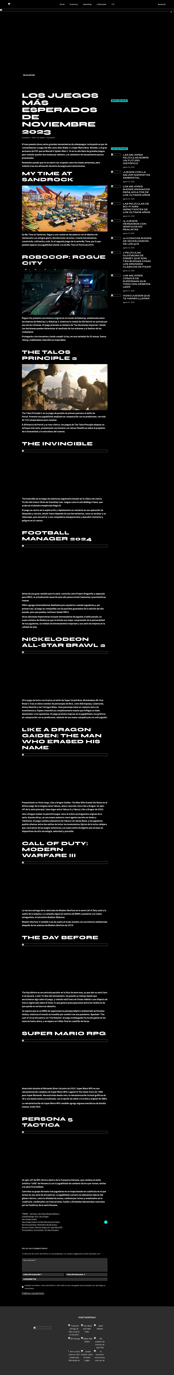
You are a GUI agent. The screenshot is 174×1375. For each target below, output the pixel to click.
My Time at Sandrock (29, 1224)
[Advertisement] (126, 127)
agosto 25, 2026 (128, 181)
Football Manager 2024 (30, 1216)
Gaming (29, 75)
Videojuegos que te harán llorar (136, 297)
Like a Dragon (44, 1216)
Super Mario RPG (56, 1227)
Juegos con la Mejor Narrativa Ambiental (136, 175)
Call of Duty (33, 1213)
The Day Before (27, 1230)
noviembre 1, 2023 (29, 137)
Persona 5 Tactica (28, 1227)
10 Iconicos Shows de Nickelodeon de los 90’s (137, 241)
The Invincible (39, 1230)
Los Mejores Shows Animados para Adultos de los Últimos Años (136, 190)
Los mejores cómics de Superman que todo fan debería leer (137, 281)
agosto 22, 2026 (128, 247)
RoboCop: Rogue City (42, 1227)
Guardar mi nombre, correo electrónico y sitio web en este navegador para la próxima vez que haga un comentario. (65, 1287)
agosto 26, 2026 (128, 167)
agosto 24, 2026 (128, 199)
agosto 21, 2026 (128, 290)
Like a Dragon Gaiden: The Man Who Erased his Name (41, 1222)
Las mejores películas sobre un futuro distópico (136, 159)
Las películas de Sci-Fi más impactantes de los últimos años (136, 208)
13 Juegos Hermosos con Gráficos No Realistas (134, 225)
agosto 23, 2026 (128, 233)
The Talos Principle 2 (51, 1230)
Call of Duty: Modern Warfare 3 (48, 1213)
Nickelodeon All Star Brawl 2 (47, 1224)
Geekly (41, 137)
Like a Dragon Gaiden (29, 1219)
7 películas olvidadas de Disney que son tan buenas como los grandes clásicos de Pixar (137, 259)
